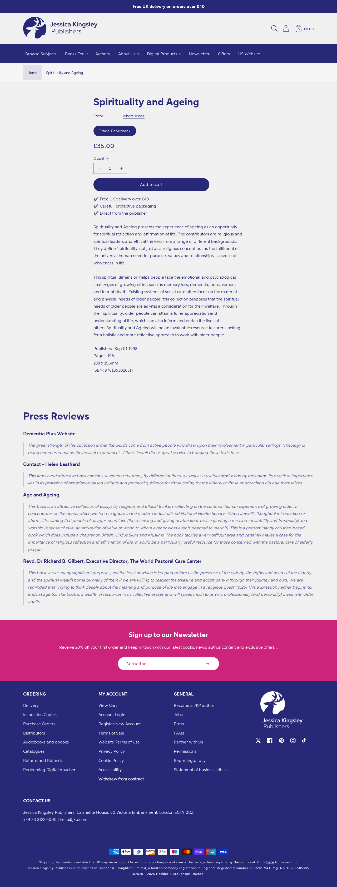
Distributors (34, 733)
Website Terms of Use (119, 742)
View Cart (107, 705)
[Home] (60, 28)
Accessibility (110, 769)
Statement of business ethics (200, 769)
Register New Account (119, 723)
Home (32, 72)
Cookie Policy (111, 760)
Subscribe (136, 663)
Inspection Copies (40, 714)
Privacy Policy (111, 751)
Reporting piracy (190, 760)
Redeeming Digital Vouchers (50, 769)
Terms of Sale (111, 733)
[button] (274, 28)
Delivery (31, 705)
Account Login (111, 714)
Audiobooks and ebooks (46, 742)
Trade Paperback (114, 131)
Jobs (178, 714)
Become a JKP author (194, 705)
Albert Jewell (134, 116)
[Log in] (286, 28)
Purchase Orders (39, 723)
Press (179, 723)
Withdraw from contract (121, 778)
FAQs (179, 733)
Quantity (101, 158)
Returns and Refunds (43, 760)
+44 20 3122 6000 (40, 819)
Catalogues (33, 751)
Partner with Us (188, 742)
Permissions (185, 751)
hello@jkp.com (73, 819)
